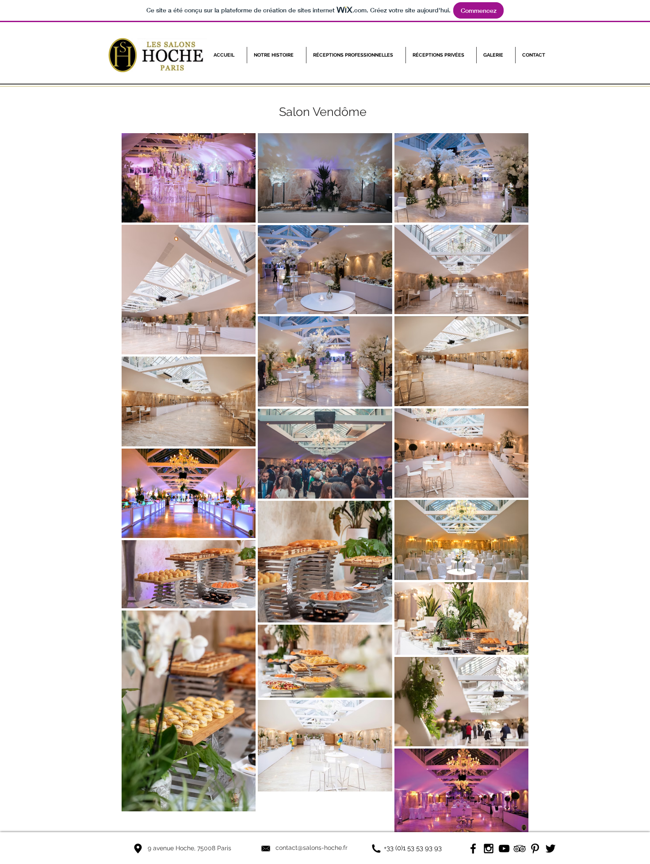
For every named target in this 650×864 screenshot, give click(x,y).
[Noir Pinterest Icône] (535, 848)
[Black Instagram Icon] (488, 848)
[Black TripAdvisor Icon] (519, 848)
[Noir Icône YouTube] (504, 848)
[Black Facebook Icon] (473, 848)
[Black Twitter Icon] (550, 848)
